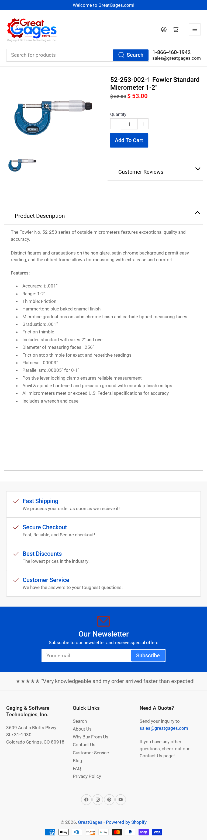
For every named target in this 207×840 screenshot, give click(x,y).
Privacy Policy (87, 776)
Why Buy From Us (90, 736)
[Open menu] (195, 29)
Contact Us (84, 744)
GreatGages (90, 822)
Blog (77, 760)
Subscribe (148, 655)
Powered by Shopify (126, 822)
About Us (82, 729)
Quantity (118, 114)
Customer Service (91, 752)
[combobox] (77, 55)
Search (135, 55)
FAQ (77, 768)
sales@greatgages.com (176, 58)
